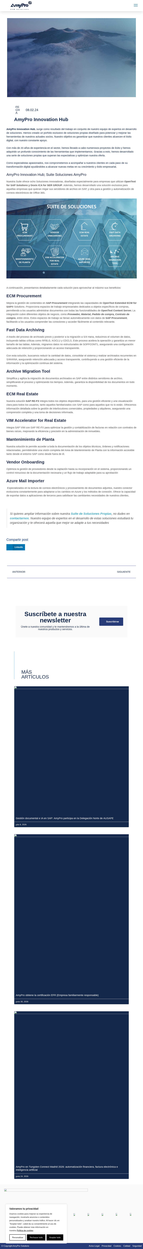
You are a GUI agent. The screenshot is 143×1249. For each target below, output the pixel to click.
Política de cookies (25, 1230)
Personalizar (17, 1237)
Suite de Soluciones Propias (91, 513)
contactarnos (19, 518)
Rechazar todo (36, 1237)
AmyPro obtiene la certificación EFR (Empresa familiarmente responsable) (57, 995)
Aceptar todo (55, 1237)
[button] (136, 5)
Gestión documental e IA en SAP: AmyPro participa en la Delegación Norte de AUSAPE (65, 818)
